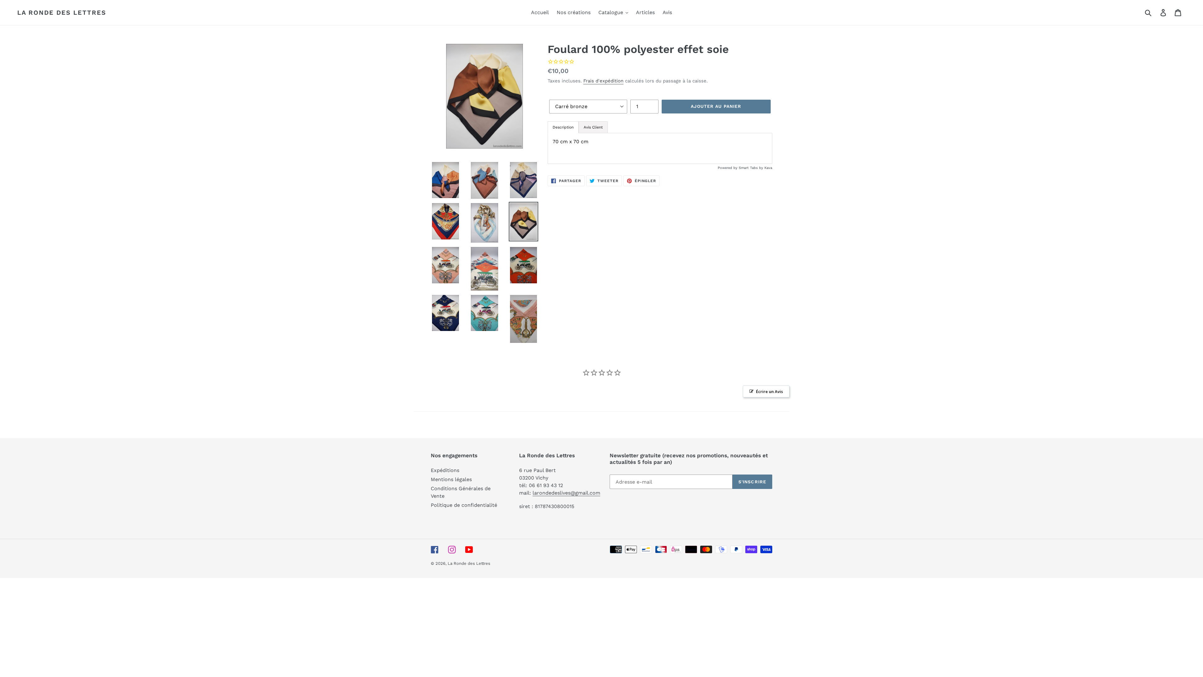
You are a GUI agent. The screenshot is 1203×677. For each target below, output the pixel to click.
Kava (768, 168)
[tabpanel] (660, 148)
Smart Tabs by (751, 168)
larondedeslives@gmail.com (566, 493)
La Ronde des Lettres (61, 12)
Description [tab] (563, 127)
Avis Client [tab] (593, 127)
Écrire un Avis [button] (769, 391)
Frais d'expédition (603, 81)
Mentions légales (451, 479)
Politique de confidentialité (464, 505)
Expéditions (445, 470)
